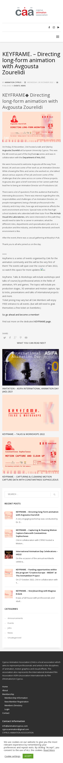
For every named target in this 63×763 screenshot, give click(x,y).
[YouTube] (58, 27)
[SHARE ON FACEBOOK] (10, 337)
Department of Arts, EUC (34, 157)
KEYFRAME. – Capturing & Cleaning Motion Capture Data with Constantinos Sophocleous (30, 478)
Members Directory (13, 705)
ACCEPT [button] (27, 756)
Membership (8, 694)
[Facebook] (49, 27)
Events (17, 85)
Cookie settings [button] (12, 756)
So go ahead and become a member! (20, 314)
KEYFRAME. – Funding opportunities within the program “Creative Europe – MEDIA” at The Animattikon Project (36, 572)
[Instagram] (54, 27)
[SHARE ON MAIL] (26, 337)
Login (7, 709)
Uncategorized (14, 637)
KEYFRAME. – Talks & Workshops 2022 (23, 434)
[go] (54, 494)
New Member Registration (17, 701)
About (5, 690)
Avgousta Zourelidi (11, 150)
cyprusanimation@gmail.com (15, 729)
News (23, 85)
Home (5, 686)
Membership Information (16, 697)
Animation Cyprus (13, 82)
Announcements (15, 618)
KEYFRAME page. (42, 321)
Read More (49, 750)
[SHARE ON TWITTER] (4, 337)
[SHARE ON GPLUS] (15, 337)
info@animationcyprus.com (15, 726)
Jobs (10, 628)
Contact (5, 713)
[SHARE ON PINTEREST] (20, 337)
